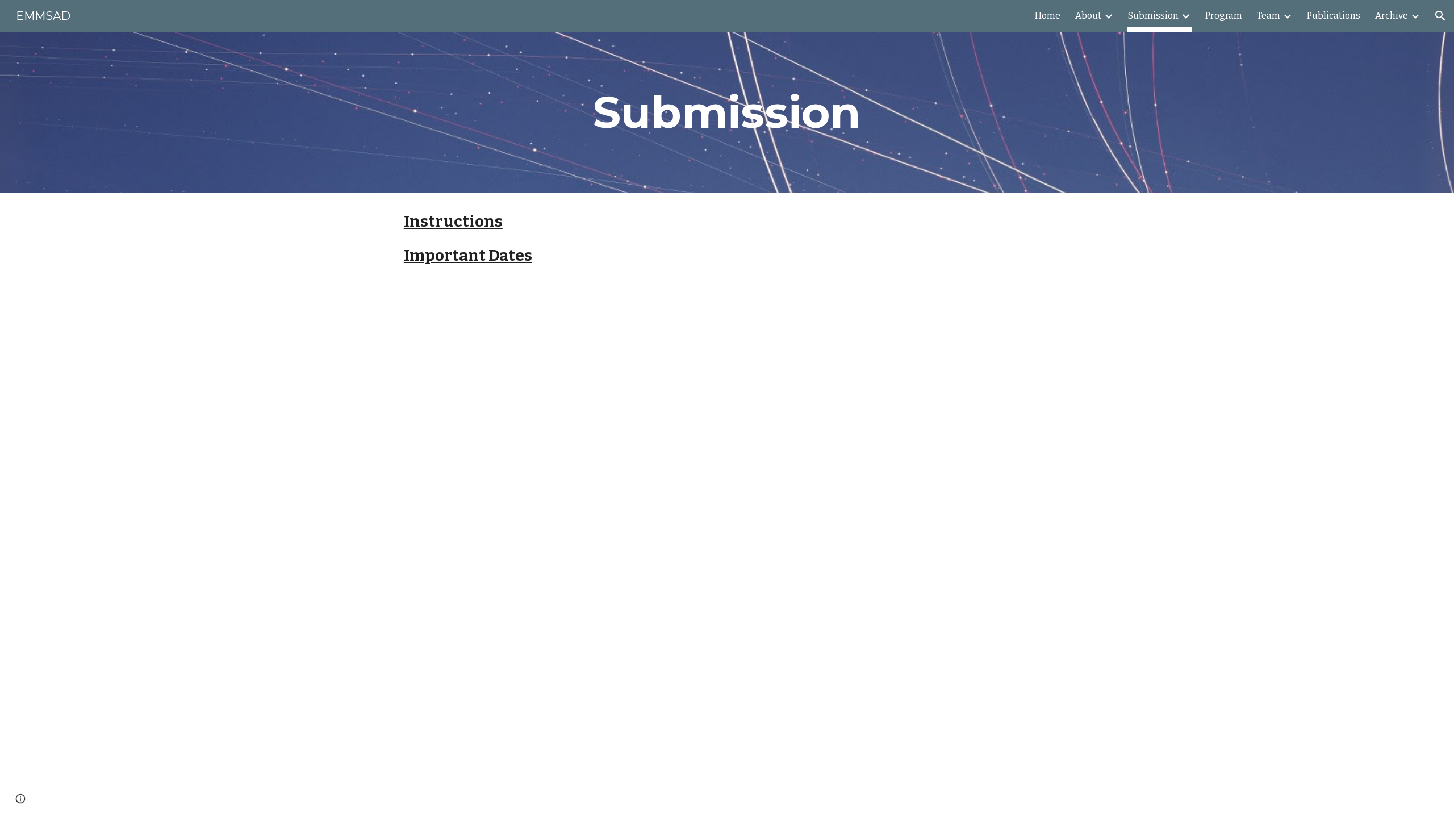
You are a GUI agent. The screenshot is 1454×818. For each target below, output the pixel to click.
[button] (1440, 16)
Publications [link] (1333, 15)
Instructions (453, 221)
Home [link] (1047, 15)
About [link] (1088, 15)
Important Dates (468, 255)
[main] (727, 112)
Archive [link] (1391, 15)
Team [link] (1268, 15)
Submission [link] (1153, 15)
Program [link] (1223, 15)
